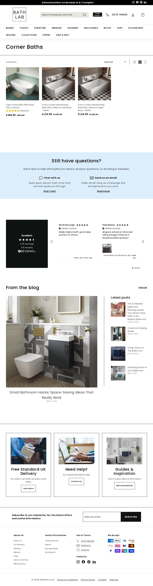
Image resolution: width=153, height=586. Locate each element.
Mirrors (57, 27)
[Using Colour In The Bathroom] (118, 353)
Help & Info (62, 34)
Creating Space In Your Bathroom (137, 369)
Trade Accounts (52, 541)
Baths (107, 27)
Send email (103, 191)
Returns (17, 552)
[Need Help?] (76, 451)
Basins (10, 27)
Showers (73, 27)
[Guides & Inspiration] (124, 451)
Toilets (24, 27)
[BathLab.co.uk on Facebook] (83, 561)
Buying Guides (51, 548)
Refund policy (20, 564)
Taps (119, 27)
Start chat (49, 191)
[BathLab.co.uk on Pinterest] (88, 561)
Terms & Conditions (67, 579)
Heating (11, 34)
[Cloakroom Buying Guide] (118, 334)
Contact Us (76, 481)
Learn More (28, 488)
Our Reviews (19, 544)
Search (48, 544)
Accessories (135, 27)
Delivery (17, 548)
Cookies (102, 579)
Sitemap (114, 579)
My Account (50, 552)
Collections (29, 34)
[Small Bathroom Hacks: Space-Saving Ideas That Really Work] (51, 341)
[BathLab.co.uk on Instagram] (78, 561)
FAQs (16, 556)
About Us (18, 541)
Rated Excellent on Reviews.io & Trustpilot (68, 2)
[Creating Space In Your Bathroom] (118, 373)
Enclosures (91, 27)
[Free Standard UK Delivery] (28, 451)
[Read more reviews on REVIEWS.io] (27, 252)
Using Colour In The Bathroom (136, 349)
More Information (124, 485)
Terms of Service (21, 560)
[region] (97, 241)
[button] (21, 111)
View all (143, 287)
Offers (46, 34)
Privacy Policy (88, 579)
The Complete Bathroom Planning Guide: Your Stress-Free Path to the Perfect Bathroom (137, 311)
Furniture (40, 27)
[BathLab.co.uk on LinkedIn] (94, 561)
